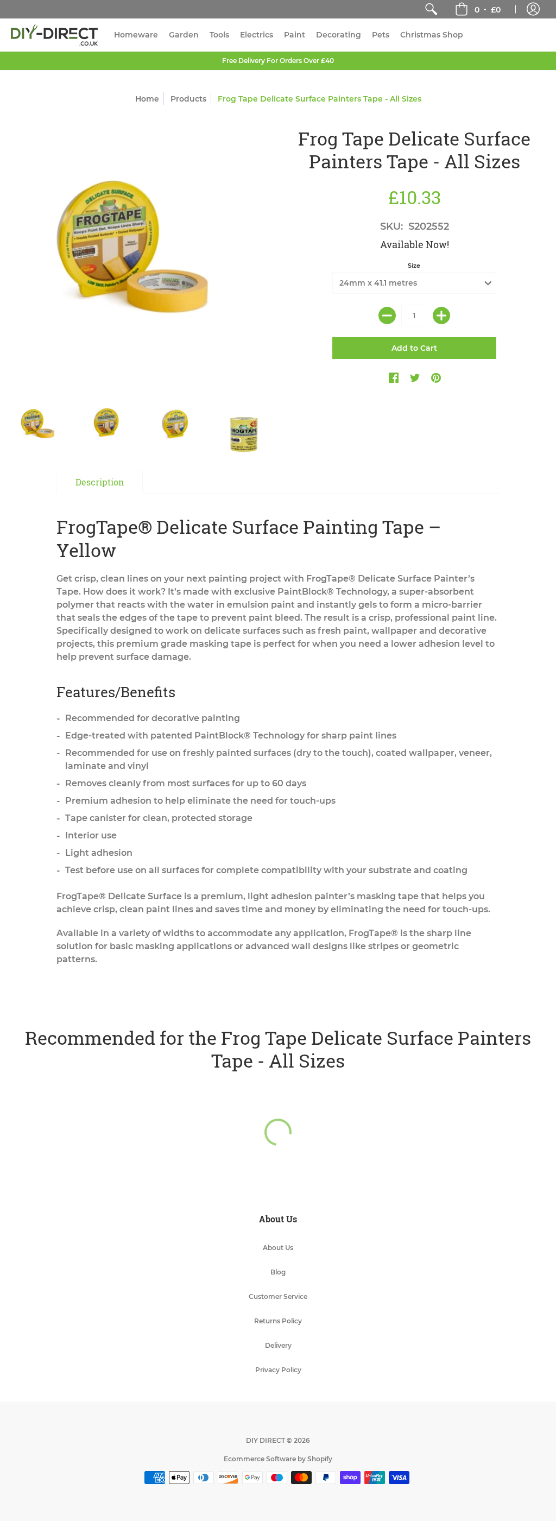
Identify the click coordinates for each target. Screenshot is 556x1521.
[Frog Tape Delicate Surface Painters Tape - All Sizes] (39, 426)
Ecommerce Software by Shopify (278, 1459)
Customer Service (278, 1296)
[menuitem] (431, 9)
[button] (477, 9)
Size (414, 265)
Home (147, 99)
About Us (278, 1248)
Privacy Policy (278, 1370)
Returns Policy (278, 1321)
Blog (278, 1272)
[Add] (441, 315)
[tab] (99, 482)
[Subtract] (387, 315)
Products (188, 99)
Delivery (278, 1345)
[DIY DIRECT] (54, 35)
